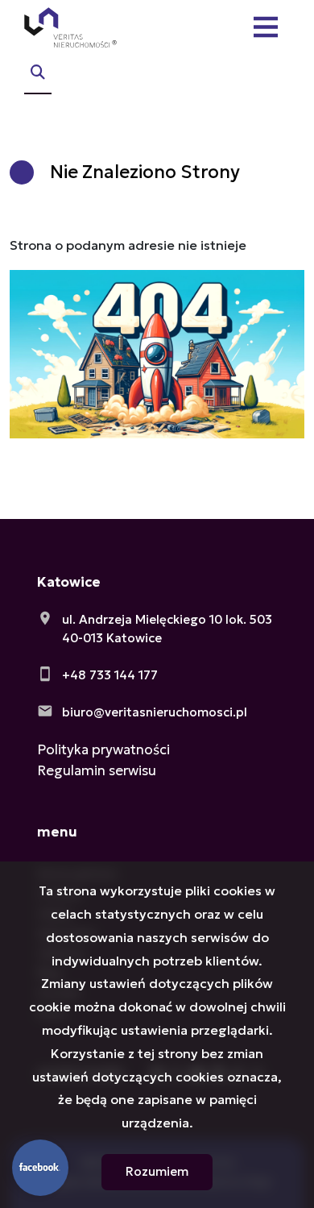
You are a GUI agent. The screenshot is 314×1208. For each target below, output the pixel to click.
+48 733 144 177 (110, 675)
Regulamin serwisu (96, 770)
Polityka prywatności (103, 749)
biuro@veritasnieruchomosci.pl (154, 712)
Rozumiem (157, 1171)
